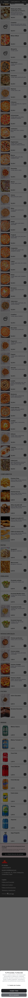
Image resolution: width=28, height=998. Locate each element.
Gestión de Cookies (14, 985)
